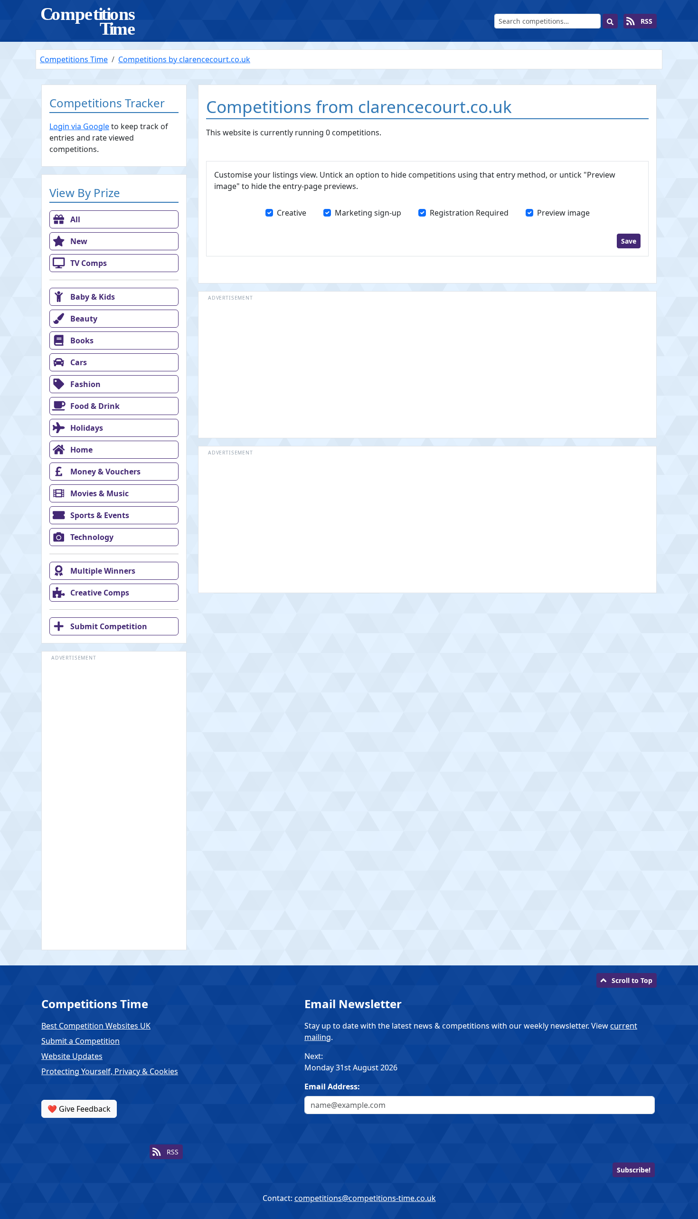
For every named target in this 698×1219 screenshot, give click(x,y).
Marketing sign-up (368, 213)
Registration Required (469, 213)
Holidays (85, 428)
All (74, 219)
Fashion (84, 384)
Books (81, 340)
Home (80, 449)
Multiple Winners (101, 571)
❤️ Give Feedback (79, 1109)
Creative (291, 213)
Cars (77, 362)
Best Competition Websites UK (96, 1026)
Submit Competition (107, 626)
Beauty (82, 318)
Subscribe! (634, 1169)
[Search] (610, 21)
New (77, 241)
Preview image (563, 213)
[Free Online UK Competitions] (88, 21)
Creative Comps (98, 592)
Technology (90, 537)
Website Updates (72, 1056)
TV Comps (87, 263)
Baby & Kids (91, 297)
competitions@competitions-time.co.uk (365, 1198)
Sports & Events (98, 515)
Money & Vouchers (104, 471)
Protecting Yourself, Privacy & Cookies (109, 1071)
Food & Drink (94, 406)
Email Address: (332, 1086)
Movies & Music (98, 493)
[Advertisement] (114, 805)
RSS (645, 21)
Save (628, 241)
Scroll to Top (632, 980)
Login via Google (79, 126)
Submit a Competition (80, 1041)
